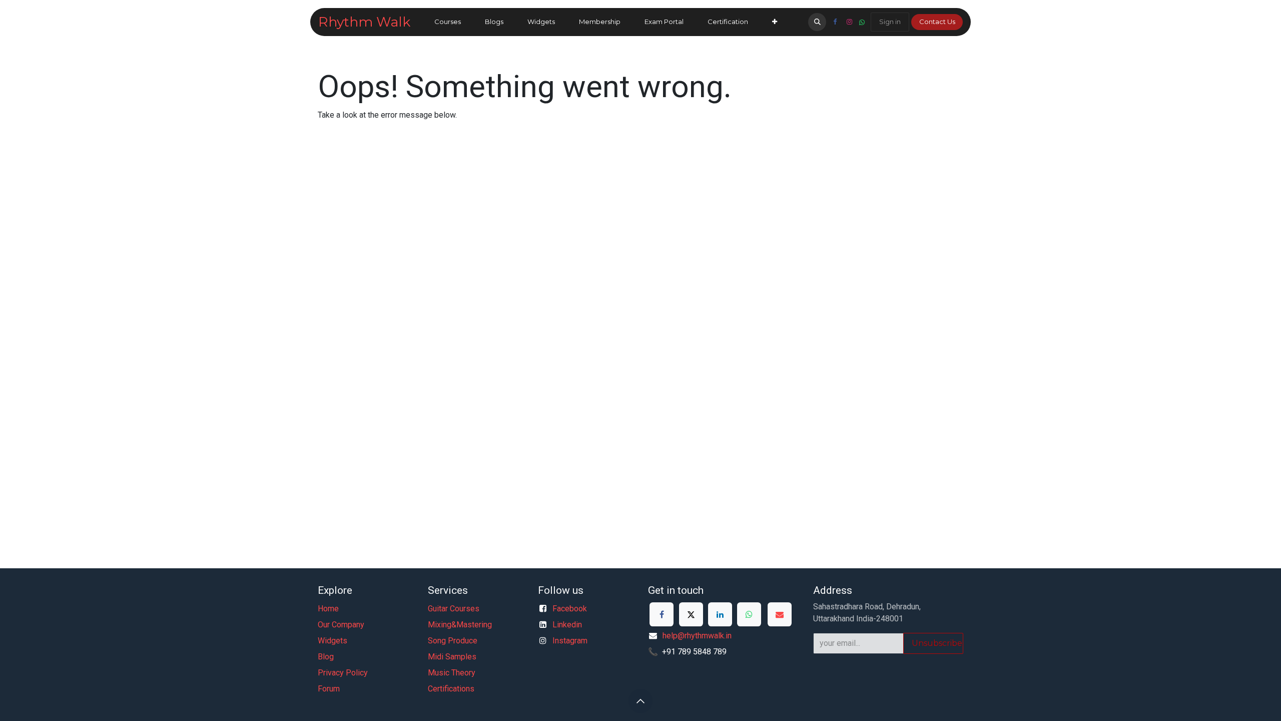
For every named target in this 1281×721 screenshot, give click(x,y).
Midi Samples (452, 656)
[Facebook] (834, 22)
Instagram (569, 640)
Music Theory (451, 672)
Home (328, 608)
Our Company (341, 624)
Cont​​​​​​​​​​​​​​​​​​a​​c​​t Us (937, 22)
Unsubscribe (937, 643)
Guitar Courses (453, 608)
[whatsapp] (862, 22)
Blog (326, 656)
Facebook (569, 608)
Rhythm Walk (364, 22)
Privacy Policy (343, 672)
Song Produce (452, 640)
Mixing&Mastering (460, 624)
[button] (817, 22)
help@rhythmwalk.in (697, 635)
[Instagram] (849, 22)
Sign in (890, 22)
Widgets (332, 640)
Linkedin (567, 624)
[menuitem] (447, 22)
